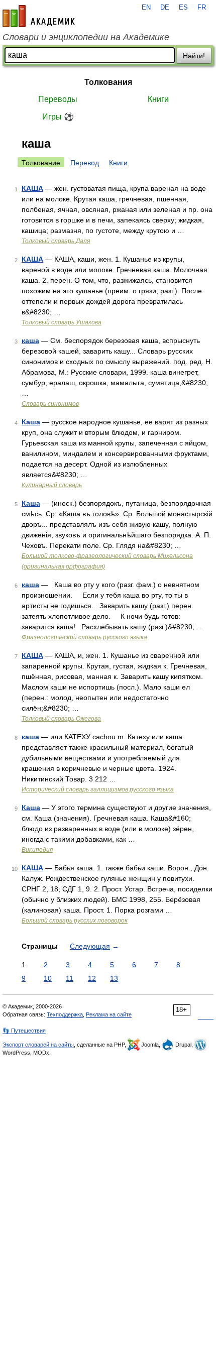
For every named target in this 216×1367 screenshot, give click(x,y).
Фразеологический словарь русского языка (84, 637)
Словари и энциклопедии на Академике (86, 37)
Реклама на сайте (109, 1014)
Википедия (37, 849)
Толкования (108, 82)
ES (183, 7)
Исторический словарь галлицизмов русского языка (98, 789)
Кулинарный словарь (52, 485)
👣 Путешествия (24, 1031)
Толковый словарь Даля (56, 241)
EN (146, 7)
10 (48, 978)
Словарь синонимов (50, 403)
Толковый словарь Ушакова (61, 322)
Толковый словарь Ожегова (61, 718)
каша (30, 340)
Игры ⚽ (58, 116)
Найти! (194, 56)
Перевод (84, 163)
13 (114, 978)
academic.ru (39, 16)
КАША (32, 188)
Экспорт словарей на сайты (38, 1045)
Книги (158, 99)
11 (69, 978)
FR (201, 7)
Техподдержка (65, 1014)
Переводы (57, 99)
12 (92, 978)
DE (164, 7)
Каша (31, 422)
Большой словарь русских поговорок (75, 920)
